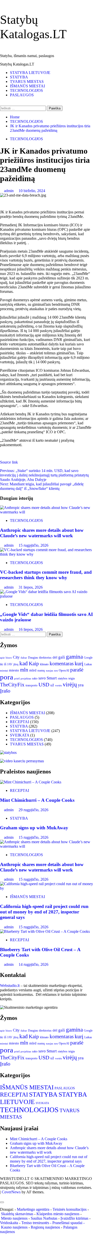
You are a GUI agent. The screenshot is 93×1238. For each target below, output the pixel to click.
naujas (49, 670)
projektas (26, 678)
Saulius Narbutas (44, 1218)
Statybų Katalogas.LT (17, 64)
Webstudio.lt (10, 985)
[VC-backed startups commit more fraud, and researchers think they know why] (46, 554)
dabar (24, 657)
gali (61, 657)
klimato (44, 664)
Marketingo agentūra (33, 1209)
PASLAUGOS (22, 95)
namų (41, 670)
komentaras (62, 664)
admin (9, 191)
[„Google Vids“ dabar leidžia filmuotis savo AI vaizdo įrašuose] (46, 596)
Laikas (88, 664)
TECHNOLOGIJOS (26, 90)
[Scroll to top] (1, 1196)
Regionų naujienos (45, 1227)
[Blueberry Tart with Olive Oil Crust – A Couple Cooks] (45, 931)
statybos (62, 678)
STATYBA (19, 77)
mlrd (32, 670)
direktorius (45, 657)
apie (2, 657)
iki (1, 664)
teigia (71, 678)
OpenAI (64, 670)
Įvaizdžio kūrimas (74, 1218)
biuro (9, 657)
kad (23, 663)
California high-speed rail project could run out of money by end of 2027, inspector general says (44, 912)
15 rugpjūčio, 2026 (33, 545)
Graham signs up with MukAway (34, 827)
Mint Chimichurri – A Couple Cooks (37, 800)
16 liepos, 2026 (31, 629)
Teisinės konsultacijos (70, 1209)
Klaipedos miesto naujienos (57, 1214)
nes (56, 670)
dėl (55, 657)
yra (81, 684)
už (52, 685)
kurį (79, 663)
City (16, 657)
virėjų (70, 684)
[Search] (1, 103)
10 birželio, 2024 (32, 191)
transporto (31, 685)
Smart (52, 678)
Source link (9, 462)
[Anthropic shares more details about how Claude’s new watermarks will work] (46, 512)
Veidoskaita (9, 1223)
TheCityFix (12, 684)
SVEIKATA (19, 735)
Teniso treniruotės (35, 1223)
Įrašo (5, 691)
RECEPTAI (19, 722)
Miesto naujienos (14, 1218)
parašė (76, 670)
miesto (14, 670)
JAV (9, 664)
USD (43, 685)
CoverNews (11, 1192)
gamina (74, 656)
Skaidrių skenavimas (17, 1214)
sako (34, 678)
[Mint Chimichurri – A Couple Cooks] (30, 782)
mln (24, 670)
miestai (4, 670)
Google (88, 657)
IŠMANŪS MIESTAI (27, 86)
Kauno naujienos (14, 1227)
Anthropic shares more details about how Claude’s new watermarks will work (42, 533)
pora (6, 677)
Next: (42, 486)
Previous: (44, 475)
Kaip (34, 664)
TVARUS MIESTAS (27, 81)
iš (5, 664)
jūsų (15, 664)
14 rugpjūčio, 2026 (33, 964)
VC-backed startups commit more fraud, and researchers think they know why (46, 574)
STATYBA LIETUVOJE (30, 72)
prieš (17, 678)
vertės (58, 685)
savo (42, 678)
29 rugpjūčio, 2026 (33, 810)
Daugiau (33, 657)
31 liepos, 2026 (31, 587)
